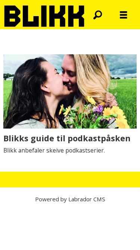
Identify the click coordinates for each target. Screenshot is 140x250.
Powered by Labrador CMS (70, 199)
